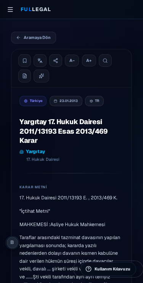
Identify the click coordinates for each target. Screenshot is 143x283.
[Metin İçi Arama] (105, 60)
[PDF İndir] (24, 76)
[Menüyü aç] (10, 9)
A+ (89, 60)
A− (72, 60)
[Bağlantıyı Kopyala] (55, 60)
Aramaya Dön (37, 37)
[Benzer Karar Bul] (41, 76)
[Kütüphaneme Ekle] (24, 60)
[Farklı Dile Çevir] (40, 60)
